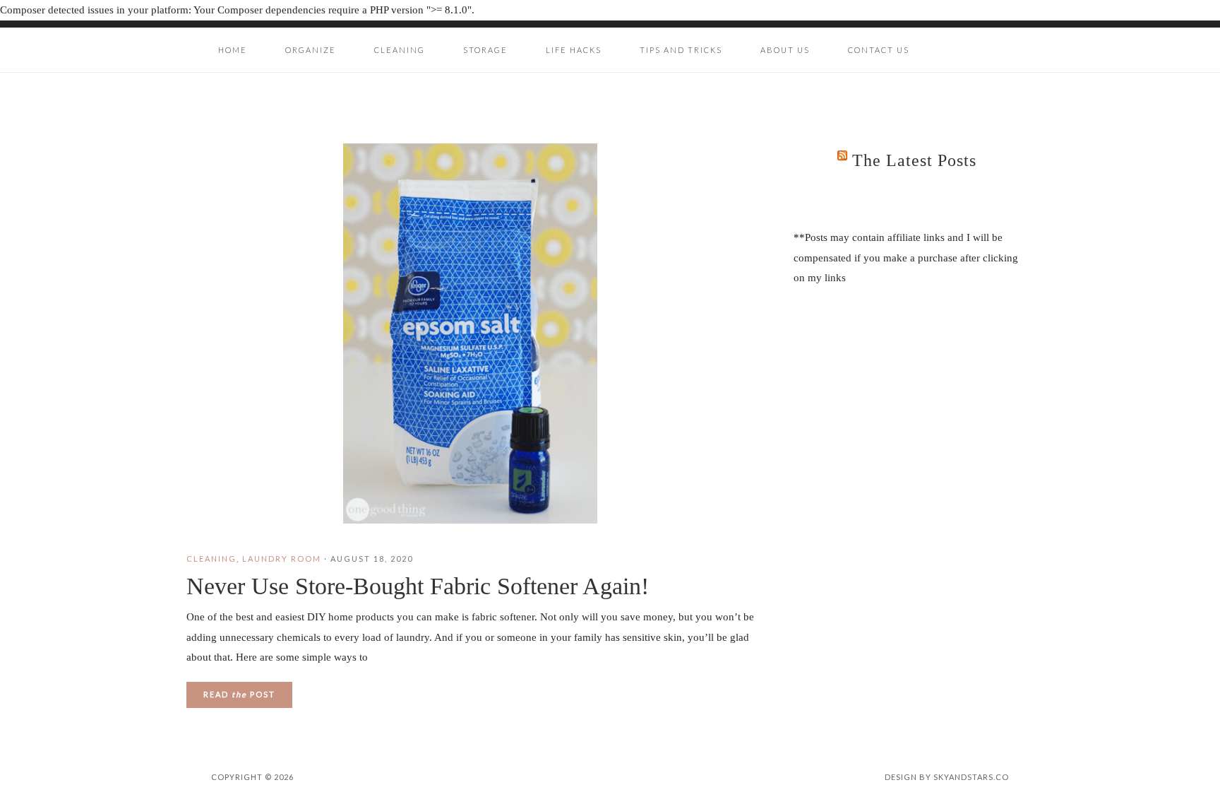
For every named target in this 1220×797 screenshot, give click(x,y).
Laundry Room (281, 558)
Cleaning (211, 558)
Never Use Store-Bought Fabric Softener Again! (417, 586)
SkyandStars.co (971, 776)
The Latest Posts (914, 160)
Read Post (239, 694)
